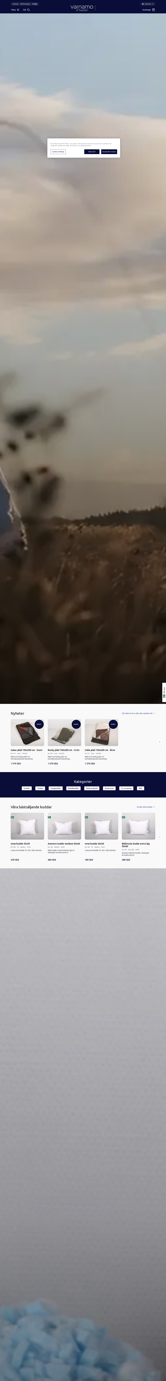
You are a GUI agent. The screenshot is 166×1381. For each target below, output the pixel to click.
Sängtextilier (56, 788)
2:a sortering (126, 788)
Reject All (91, 151)
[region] (83, 148)
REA (140, 788)
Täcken (40, 788)
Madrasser (109, 788)
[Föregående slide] (6, 742)
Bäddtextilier (73, 788)
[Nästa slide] (159, 742)
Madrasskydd (91, 788)
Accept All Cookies (109, 151)
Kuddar (27, 788)
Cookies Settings (58, 151)
